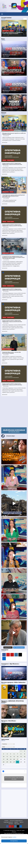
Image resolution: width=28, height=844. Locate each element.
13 (14, 756)
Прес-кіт (21, 822)
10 (3, 756)
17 (3, 759)
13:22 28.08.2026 (6, 135)
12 (10, 756)
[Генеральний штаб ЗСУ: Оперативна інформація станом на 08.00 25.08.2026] (14, 310)
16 (24, 756)
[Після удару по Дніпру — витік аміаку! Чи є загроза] (14, 632)
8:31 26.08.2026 (5, 291)
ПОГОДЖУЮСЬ (14, 840)
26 (10, 762)
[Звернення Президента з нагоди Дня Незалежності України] (14, 342)
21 (17, 759)
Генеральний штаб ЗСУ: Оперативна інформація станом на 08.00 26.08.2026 (12, 289)
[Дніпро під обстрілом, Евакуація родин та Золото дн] (14, 606)
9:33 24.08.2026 (5, 354)
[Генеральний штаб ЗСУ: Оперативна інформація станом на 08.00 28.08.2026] (14, 153)
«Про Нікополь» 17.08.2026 (9, 54)
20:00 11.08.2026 (6, 74)
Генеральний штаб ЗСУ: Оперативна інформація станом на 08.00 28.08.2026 (13, 33)
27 (14, 762)
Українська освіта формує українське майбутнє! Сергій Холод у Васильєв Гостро (13, 72)
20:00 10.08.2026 (6, 91)
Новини (4, 30)
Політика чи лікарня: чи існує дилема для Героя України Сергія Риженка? (13, 107)
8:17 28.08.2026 (5, 35)
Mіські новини (6, 130)
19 (10, 759)
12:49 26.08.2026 (6, 259)
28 (17, 762)
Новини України (10, 30)
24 (3, 762)
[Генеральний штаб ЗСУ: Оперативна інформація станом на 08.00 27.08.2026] (14, 214)
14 (17, 756)
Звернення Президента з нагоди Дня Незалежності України (11, 353)
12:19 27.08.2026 (6, 198)
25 (7, 762)
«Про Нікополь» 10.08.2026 (9, 90)
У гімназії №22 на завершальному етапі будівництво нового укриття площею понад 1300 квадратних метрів (13, 257)
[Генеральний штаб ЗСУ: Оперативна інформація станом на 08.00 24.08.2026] (14, 374)
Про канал (16, 823)
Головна (6, 820)
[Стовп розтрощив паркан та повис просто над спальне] (14, 555)
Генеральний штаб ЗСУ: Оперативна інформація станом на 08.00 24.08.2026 (12, 384)
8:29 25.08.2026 (5, 323)
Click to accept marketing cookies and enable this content (14, 778)
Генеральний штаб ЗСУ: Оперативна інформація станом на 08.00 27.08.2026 (12, 225)
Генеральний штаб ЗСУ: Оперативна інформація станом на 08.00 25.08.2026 (12, 321)
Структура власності (8, 822)
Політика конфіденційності (16, 820)
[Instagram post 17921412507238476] (14, 503)
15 (21, 756)
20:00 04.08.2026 (6, 109)
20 (14, 759)
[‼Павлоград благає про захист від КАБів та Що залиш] (14, 451)
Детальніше (4, 142)
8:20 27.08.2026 (5, 227)
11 (7, 756)
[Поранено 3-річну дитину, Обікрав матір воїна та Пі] (14, 529)
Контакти (11, 823)
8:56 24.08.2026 (5, 386)
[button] (2, 14)
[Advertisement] (14, 413)
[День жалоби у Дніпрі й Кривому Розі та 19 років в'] (14, 477)
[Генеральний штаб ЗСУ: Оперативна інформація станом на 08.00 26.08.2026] (14, 279)
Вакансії (16, 822)
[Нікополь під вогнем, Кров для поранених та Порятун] (14, 581)
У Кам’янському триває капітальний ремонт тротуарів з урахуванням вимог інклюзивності (13, 196)
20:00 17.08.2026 (6, 56)
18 (7, 759)
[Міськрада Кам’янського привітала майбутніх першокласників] (14, 123)
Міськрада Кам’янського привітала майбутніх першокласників (14, 134)
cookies (14, 837)
